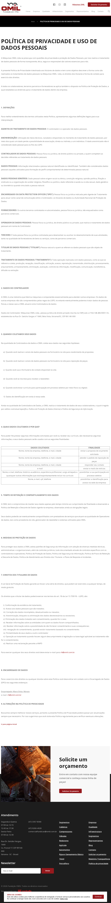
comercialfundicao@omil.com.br (42, 831)
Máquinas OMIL (78, 4)
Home (28, 11)
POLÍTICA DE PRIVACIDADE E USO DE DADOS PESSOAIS (60, 21)
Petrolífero (64, 863)
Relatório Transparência (99, 859)
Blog (93, 11)
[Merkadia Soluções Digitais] (24, 891)
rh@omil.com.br (68, 652)
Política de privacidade (98, 863)
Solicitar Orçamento (99, 5)
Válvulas (62, 836)
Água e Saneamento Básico (71, 854)
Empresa (36, 11)
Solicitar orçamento (97, 854)
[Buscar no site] (109, 11)
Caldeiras (63, 827)
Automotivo (64, 850)
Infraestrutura (57, 11)
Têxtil (61, 859)
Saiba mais (64, 899)
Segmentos (69, 11)
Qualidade (46, 11)
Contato (101, 11)
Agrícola (62, 845)
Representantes (83, 11)
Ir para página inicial (9, 724)
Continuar (98, 897)
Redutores (64, 840)
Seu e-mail (7, 871)
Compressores (65, 831)
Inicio (33, 21)
